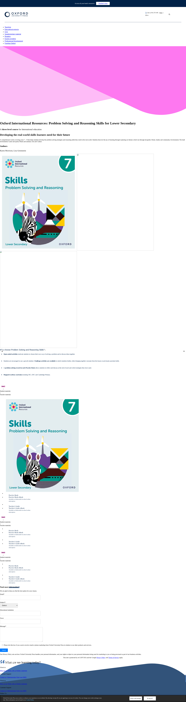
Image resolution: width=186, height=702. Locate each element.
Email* (2, 594)
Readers (8, 36)
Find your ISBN (21, 677)
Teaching (8, 27)
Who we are (3, 670)
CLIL (6, 32)
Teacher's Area (102, 3)
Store (161, 12)
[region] (93, 698)
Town (2, 618)
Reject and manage (135, 698)
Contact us (3, 677)
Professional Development (14, 41)
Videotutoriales (11, 677)
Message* (3, 626)
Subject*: (3, 602)
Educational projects (12, 29)
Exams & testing (10, 39)
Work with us (12, 670)
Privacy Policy (101, 657)
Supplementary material (13, 34)
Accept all (149, 698)
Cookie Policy (30, 700)
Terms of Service (113, 657)
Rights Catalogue (21, 670)
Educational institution (7, 610)
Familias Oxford (10, 43)
